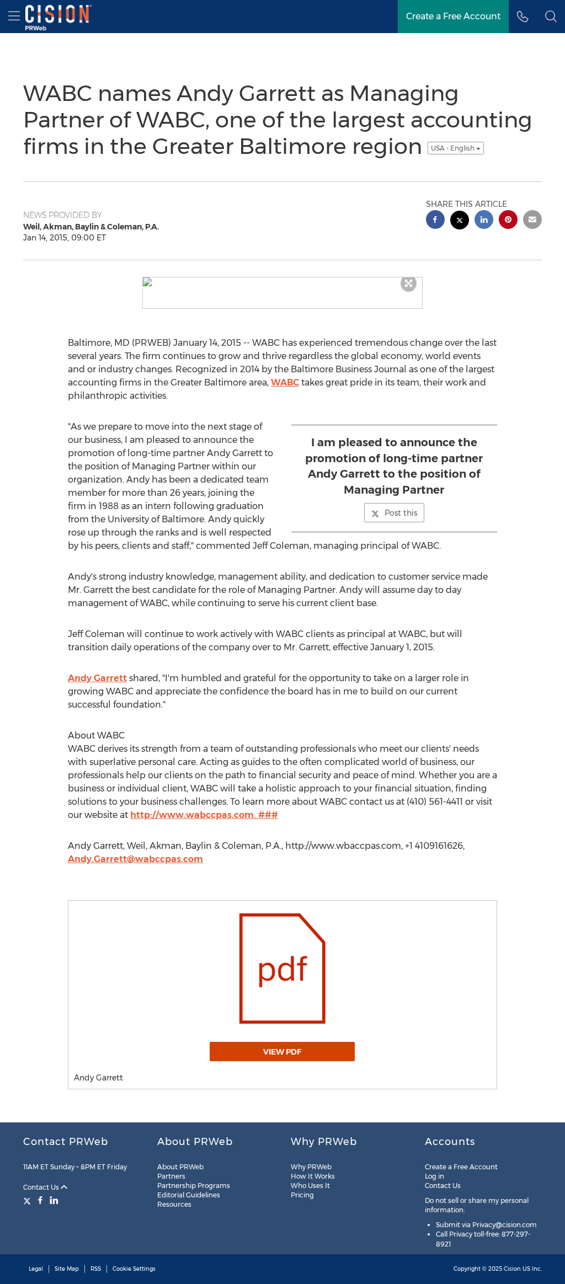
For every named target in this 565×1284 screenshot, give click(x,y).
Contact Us (42, 1187)
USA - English (453, 148)
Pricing (302, 1195)
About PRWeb (180, 1167)
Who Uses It (310, 1185)
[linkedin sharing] (484, 221)
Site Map (67, 1268)
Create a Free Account (461, 1167)
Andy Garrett (97, 678)
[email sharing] (532, 221)
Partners (171, 1176)
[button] (551, 16)
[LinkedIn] (54, 1200)
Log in (434, 1176)
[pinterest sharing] (508, 221)
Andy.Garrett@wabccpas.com (135, 859)
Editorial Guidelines (188, 1195)
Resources (174, 1204)
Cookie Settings (134, 1268)
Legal (36, 1268)
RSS (95, 1268)
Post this (401, 513)
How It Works (313, 1176)
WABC (285, 382)
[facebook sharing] (435, 221)
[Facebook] (40, 1200)
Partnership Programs (193, 1185)
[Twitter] (28, 1200)
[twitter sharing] (459, 221)
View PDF (282, 1052)
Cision (512, 1268)
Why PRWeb (311, 1167)
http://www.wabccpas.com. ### (204, 815)
